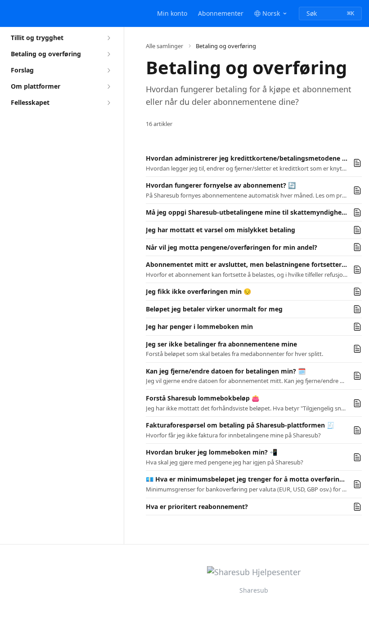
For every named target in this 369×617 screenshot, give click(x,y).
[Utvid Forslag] (108, 70)
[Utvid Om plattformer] (108, 86)
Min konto (172, 13)
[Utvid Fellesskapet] (108, 102)
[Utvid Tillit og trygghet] (108, 38)
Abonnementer (220, 13)
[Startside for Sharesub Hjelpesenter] (9, 13)
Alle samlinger (164, 46)
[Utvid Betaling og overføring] (108, 54)
